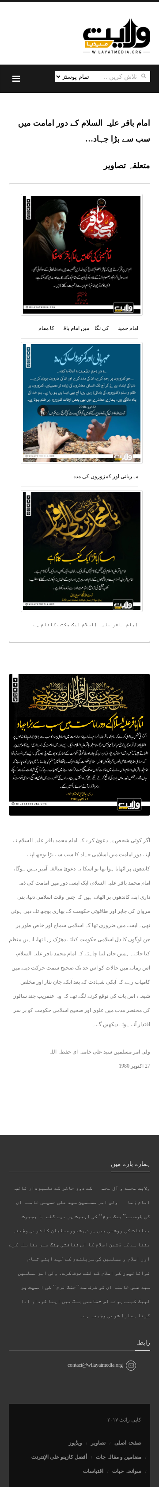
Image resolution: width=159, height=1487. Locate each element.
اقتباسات (93, 1471)
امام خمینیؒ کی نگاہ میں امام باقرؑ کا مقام (88, 328)
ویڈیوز (75, 1443)
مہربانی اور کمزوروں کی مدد (105, 476)
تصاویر (98, 1443)
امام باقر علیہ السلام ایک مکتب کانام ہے (85, 624)
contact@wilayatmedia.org (95, 1365)
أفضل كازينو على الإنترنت (59, 1457)
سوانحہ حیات (126, 1471)
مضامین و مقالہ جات (118, 1457)
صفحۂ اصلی (127, 1443)
